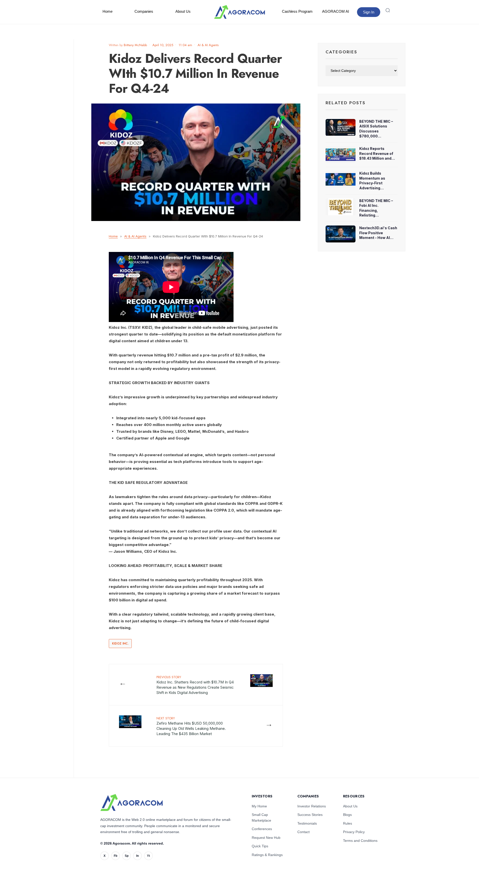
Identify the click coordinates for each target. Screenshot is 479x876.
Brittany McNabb (135, 45)
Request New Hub (266, 838)
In (137, 856)
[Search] (387, 10)
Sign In (368, 12)
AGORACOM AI (335, 11)
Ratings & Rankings (267, 855)
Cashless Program (297, 11)
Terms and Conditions (360, 841)
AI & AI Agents (208, 45)
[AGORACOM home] (239, 12)
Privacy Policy (354, 832)
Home (108, 11)
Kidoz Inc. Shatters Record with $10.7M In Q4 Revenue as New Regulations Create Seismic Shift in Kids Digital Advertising (195, 685)
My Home (259, 806)
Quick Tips (260, 846)
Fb (115, 856)
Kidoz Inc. (120, 643)
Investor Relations (311, 806)
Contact (303, 832)
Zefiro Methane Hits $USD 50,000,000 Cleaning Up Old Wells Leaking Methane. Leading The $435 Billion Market (191, 726)
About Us (183, 11)
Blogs (347, 815)
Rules (347, 823)
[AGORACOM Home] (131, 802)
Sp (126, 856)
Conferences (262, 829)
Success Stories (310, 815)
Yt (148, 856)
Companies (143, 11)
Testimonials (307, 823)
